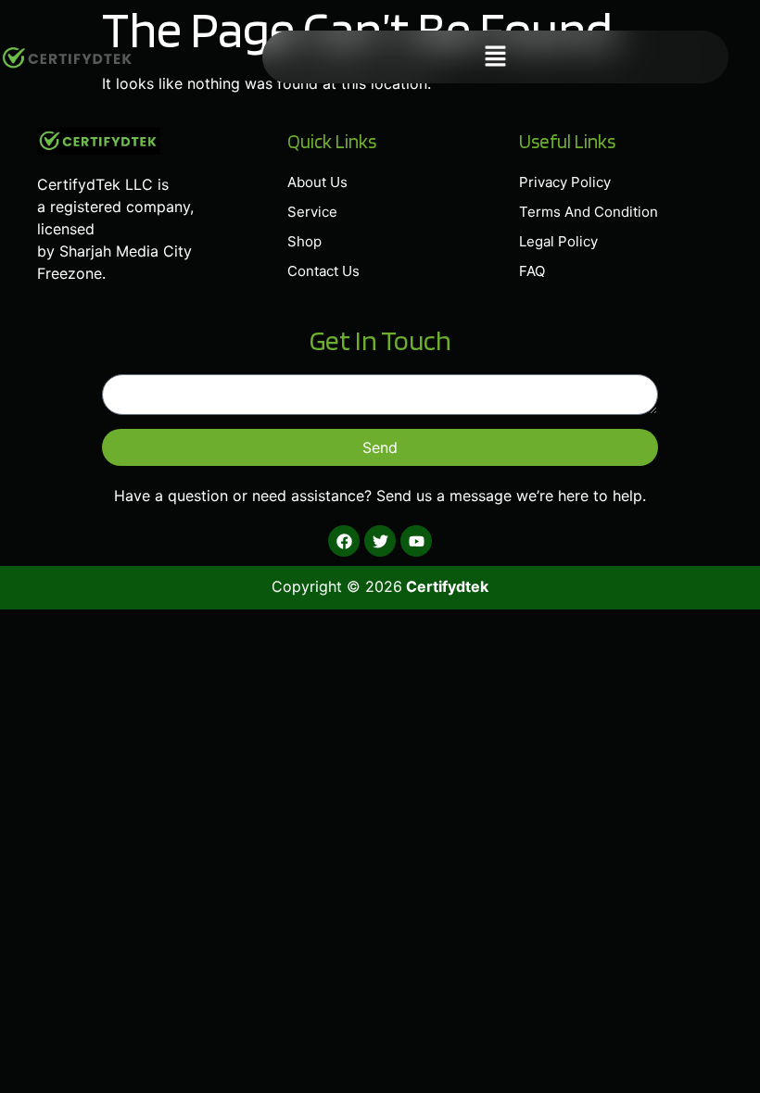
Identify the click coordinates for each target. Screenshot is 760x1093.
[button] (494, 57)
